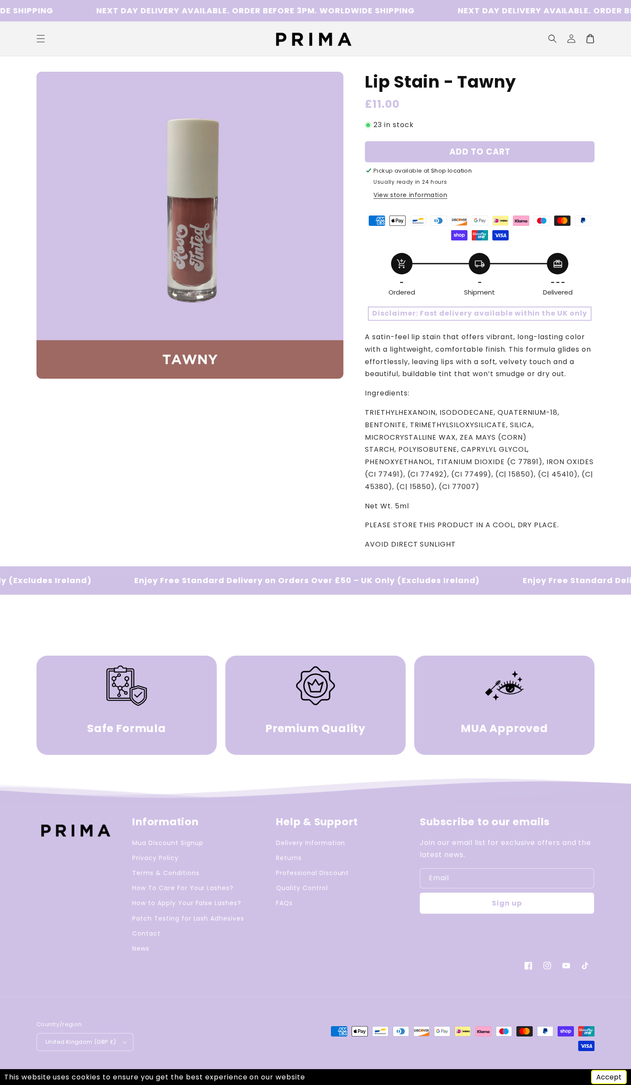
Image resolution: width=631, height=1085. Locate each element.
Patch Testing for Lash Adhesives (188, 918)
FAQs (284, 903)
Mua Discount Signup (167, 843)
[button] (552, 38)
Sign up (507, 903)
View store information (410, 195)
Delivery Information (310, 843)
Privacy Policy (155, 858)
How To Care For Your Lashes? (183, 888)
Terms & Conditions (165, 873)
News (140, 948)
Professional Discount (312, 873)
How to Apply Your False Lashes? (186, 903)
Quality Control (302, 888)
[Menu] (40, 38)
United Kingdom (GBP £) (81, 1042)
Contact (146, 933)
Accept (609, 1077)
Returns (289, 858)
